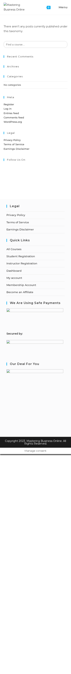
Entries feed (11, 113)
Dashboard (14, 270)
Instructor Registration (21, 263)
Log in (8, 108)
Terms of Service (14, 144)
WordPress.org (13, 121)
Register (9, 104)
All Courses (13, 249)
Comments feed (14, 117)
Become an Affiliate (19, 292)
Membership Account (21, 285)
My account (14, 278)
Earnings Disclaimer (16, 148)
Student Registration (20, 256)
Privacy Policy (12, 139)
